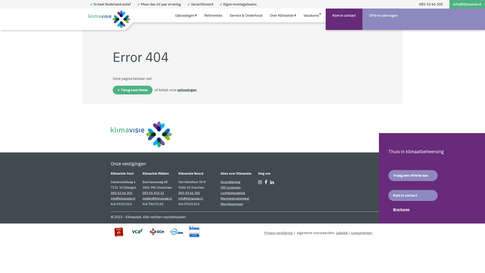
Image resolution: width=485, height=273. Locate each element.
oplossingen (187, 90)
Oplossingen (184, 15)
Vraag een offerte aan (410, 175)
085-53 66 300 (431, 4)
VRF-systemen (231, 187)
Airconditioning (230, 182)
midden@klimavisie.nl (157, 198)
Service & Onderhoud (246, 15)
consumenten (361, 233)
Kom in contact (344, 15)
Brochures (401, 210)
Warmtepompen (232, 204)
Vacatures (311, 15)
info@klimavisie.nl (467, 4)
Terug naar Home (134, 90)
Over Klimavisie (282, 15)
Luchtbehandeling (233, 193)
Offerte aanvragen (383, 15)
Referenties (213, 15)
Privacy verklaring (278, 233)
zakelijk (342, 233)
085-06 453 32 (153, 193)
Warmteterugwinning (235, 198)
